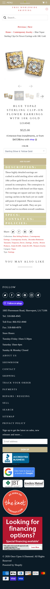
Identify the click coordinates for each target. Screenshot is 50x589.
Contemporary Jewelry (22, 32)
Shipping (9, 376)
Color (25, 146)
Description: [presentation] (21, 167)
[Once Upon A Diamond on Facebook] (12, 295)
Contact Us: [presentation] (19, 219)
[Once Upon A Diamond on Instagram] (32, 295)
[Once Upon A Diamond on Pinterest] (25, 295)
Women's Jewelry (39, 246)
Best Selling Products (21, 236)
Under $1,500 (27, 246)
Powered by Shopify (12, 565)
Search (8, 410)
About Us (10, 355)
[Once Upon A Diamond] (25, 2)
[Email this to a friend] (30, 232)
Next (30, 27)
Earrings (29, 243)
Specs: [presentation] (12, 215)
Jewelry (36, 243)
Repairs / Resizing (16, 396)
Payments (10, 389)
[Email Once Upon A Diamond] (39, 295)
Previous (22, 27)
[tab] (25, 167)
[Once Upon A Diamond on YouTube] (19, 295)
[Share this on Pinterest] (24, 232)
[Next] (30, 86)
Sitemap (9, 416)
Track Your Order (17, 383)
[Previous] (19, 86)
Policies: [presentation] (16, 223)
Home (8, 32)
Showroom (11, 362)
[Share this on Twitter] (12, 232)
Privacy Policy (14, 423)
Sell (6, 403)
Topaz (13, 249)
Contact (9, 369)
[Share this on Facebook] (18, 232)
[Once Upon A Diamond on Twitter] (6, 295)
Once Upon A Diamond (22, 556)
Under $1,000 (16, 246)
